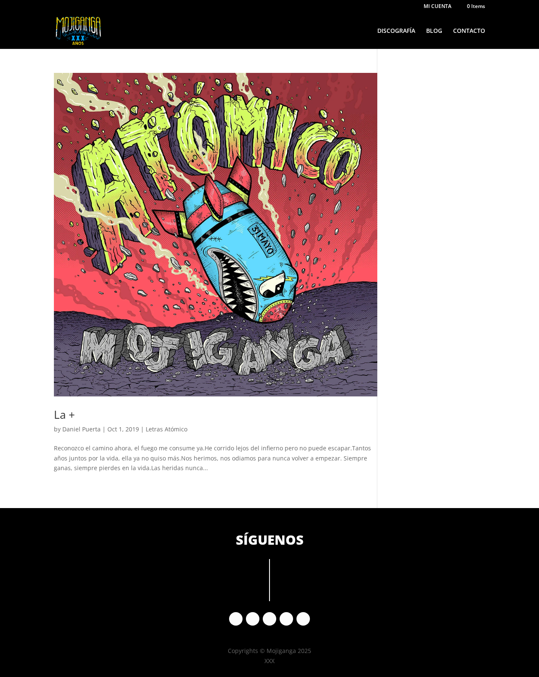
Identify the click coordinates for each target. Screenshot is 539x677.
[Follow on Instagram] (252, 619)
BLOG (434, 31)
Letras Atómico (166, 429)
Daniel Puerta (81, 429)
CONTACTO (469, 31)
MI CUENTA (437, 7)
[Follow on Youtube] (286, 619)
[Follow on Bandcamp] (269, 619)
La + (64, 414)
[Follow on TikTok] (303, 619)
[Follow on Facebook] (236, 619)
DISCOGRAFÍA (396, 31)
